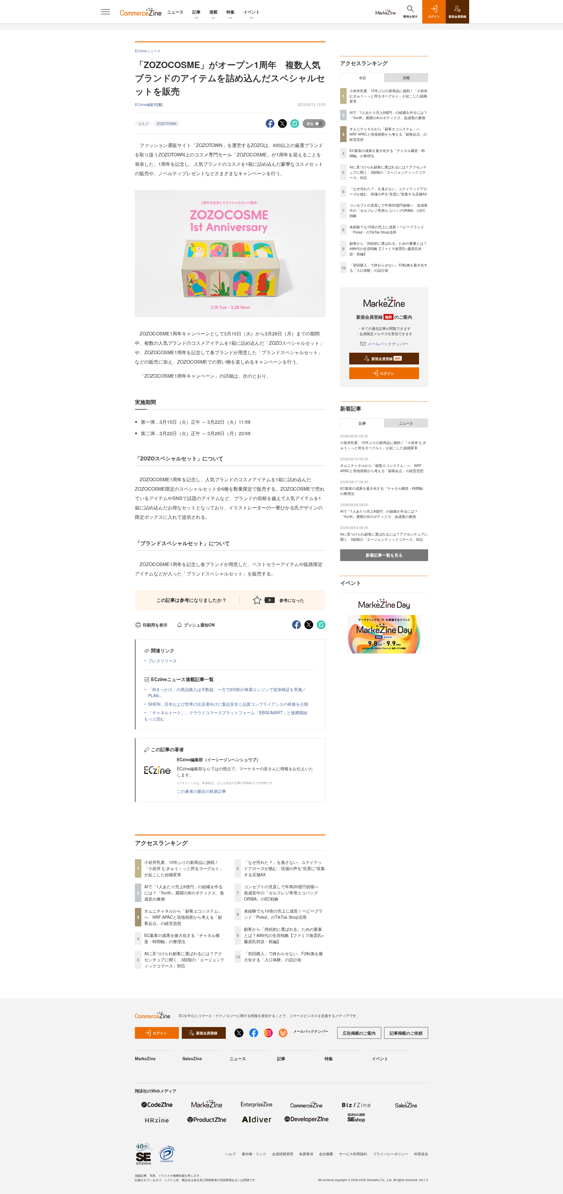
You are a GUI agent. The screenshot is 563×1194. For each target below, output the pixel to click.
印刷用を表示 (155, 625)
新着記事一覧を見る (384, 555)
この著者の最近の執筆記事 (201, 791)
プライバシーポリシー (390, 1153)
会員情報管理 (282, 1153)
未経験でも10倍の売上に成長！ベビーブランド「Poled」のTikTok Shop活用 (283, 914)
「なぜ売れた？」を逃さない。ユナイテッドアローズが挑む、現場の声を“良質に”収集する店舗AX (284, 868)
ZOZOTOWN (167, 123)
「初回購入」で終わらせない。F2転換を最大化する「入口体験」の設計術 (283, 956)
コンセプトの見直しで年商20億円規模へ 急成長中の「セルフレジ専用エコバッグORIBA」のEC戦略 (283, 893)
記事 (196, 12)
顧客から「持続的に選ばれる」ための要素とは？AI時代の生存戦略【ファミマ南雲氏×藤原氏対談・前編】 (284, 935)
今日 (362, 77)
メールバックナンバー (387, 344)
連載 (213, 12)
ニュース (175, 12)
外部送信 (421, 1153)
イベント (251, 12)
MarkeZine (145, 1058)
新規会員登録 (386, 358)
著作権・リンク (254, 1153)
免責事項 (306, 1153)
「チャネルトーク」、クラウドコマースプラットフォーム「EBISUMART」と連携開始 (227, 712)
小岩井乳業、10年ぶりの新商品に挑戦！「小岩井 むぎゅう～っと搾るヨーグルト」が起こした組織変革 (183, 868)
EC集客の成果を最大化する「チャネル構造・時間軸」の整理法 (182, 938)
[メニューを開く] (105, 11)
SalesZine (192, 1058)
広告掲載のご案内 (359, 1033)
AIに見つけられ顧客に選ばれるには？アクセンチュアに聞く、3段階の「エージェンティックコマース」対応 (184, 959)
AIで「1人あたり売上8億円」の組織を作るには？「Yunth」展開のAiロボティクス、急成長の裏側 (184, 893)
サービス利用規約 (353, 1153)
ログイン (387, 373)
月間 (406, 77)
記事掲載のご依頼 (406, 1033)
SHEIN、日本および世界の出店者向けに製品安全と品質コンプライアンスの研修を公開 (228, 704)
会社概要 (326, 1153)
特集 (230, 12)
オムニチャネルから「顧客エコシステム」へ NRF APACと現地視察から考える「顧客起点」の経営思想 (183, 917)
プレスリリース (162, 660)
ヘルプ (230, 1153)
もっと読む (154, 719)
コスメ (143, 123)
